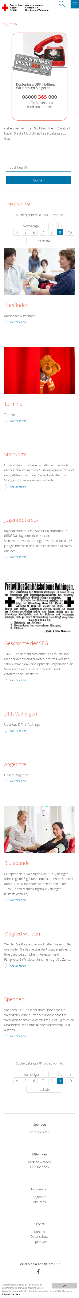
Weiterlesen (17, 322)
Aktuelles (39, 1202)
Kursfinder (16, 305)
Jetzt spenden (39, 1132)
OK (64, 1285)
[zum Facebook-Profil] (38, 1271)
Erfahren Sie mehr (11, 1294)
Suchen (38, 180)
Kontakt (39, 1231)
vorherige (31, 226)
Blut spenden (39, 1167)
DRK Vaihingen (20, 714)
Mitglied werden (22, 934)
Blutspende (17, 863)
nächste (43, 241)
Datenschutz (39, 1236)
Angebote (15, 764)
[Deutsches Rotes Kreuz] (12, 8)
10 (70, 232)
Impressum (40, 1241)
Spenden (14, 999)
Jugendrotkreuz (21, 520)
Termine (13, 404)
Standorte (15, 454)
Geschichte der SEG (26, 643)
